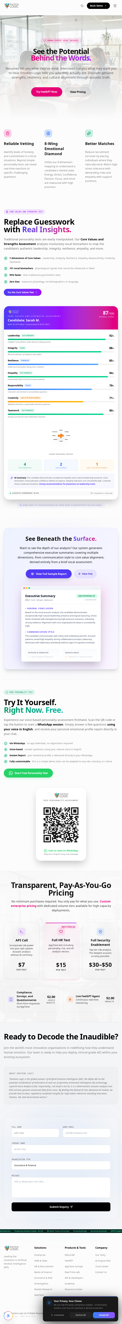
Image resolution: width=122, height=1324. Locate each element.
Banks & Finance (43, 1272)
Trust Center (101, 1266)
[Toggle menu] (115, 6)
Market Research (43, 1289)
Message (15, 1176)
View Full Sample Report (51, 574)
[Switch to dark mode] (82, 6)
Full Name (17, 1127)
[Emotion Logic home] (11, 5)
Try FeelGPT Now (46, 91)
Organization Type (21, 1159)
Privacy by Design (80, 1231)
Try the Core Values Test (21, 292)
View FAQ (87, 573)
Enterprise (39, 1254)
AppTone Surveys (74, 1266)
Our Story (100, 1254)
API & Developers (74, 1277)
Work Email (68, 1127)
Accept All (104, 1315)
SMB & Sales (40, 1260)
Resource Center (73, 1289)
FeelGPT (69, 1260)
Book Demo (96, 5)
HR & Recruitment (43, 1266)
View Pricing (78, 92)
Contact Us (101, 1272)
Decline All (81, 1315)
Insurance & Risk (43, 1277)
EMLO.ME (70, 1254)
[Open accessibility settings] (8, 1315)
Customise (59, 1315)
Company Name (18, 1143)
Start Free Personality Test (31, 773)
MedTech (39, 1294)
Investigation (41, 1283)
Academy (70, 1283)
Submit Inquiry (59, 1207)
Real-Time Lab (72, 1272)
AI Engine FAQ (103, 1260)
